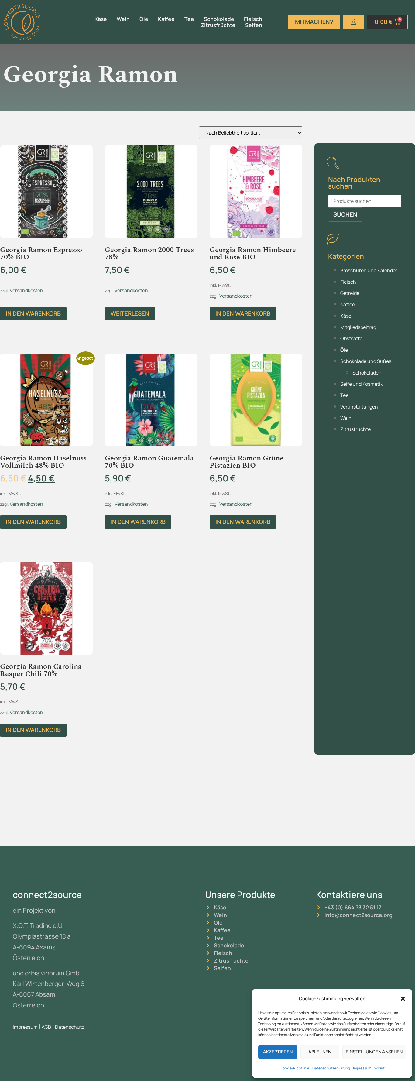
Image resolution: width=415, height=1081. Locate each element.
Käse (100, 19)
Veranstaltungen (359, 406)
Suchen (345, 214)
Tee (189, 19)
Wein (123, 19)
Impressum (25, 1027)
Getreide (349, 293)
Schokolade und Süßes (365, 361)
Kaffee (166, 19)
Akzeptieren (278, 1052)
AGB (46, 1027)
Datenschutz (69, 1027)
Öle (143, 19)
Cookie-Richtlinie (294, 1068)
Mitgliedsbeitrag (358, 327)
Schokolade (219, 19)
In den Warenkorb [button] (33, 313)
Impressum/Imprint (369, 1068)
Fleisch (253, 19)
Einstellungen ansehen (374, 1052)
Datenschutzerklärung (331, 1068)
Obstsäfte (351, 338)
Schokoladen (367, 372)
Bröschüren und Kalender (368, 270)
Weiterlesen (130, 313)
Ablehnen (319, 1052)
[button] (403, 999)
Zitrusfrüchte (218, 25)
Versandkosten (26, 290)
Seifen (253, 25)
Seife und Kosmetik (361, 384)
